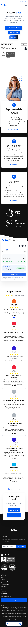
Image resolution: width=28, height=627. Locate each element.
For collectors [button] (23, 1)
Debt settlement (14, 515)
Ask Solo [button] (13, 37)
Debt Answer (4, 586)
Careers (3, 579)
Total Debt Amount (6, 246)
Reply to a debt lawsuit (13, 28)
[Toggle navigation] (26, 5)
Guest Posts (4, 593)
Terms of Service (5, 582)
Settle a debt (14, 32)
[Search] (23, 6)
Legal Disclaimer (5, 584)
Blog (2, 577)
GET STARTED (14, 164)
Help (2, 574)
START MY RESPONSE (13, 129)
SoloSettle (3, 588)
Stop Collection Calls (6, 596)
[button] (20, 624)
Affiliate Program (5, 595)
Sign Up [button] (14, 600)
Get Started (14, 274)
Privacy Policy (4, 581)
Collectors (3, 591)
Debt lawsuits (14, 510)
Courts (3, 589)
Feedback (3, 576)
